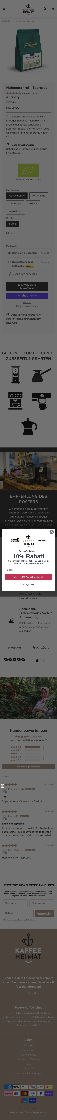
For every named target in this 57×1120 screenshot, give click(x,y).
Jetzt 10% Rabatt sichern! (28, 577)
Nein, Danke (28, 585)
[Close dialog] (52, 532)
